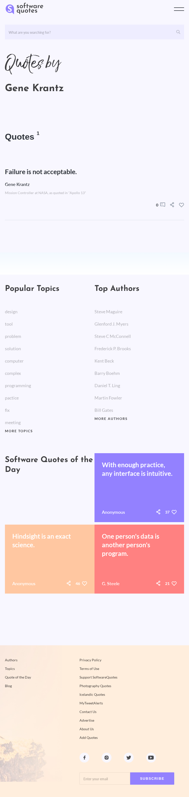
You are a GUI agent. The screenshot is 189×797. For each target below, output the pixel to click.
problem (13, 336)
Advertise (86, 720)
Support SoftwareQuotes (98, 677)
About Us (86, 729)
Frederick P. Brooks (112, 348)
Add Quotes (88, 738)
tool (9, 323)
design (11, 311)
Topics (10, 669)
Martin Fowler (108, 397)
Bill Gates (103, 410)
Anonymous (113, 512)
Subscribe (152, 778)
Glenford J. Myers (111, 323)
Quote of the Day (18, 677)
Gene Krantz (17, 184)
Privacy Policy (90, 660)
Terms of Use (89, 669)
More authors (111, 419)
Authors (11, 660)
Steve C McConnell (112, 336)
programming (18, 385)
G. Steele (111, 583)
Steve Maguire (108, 311)
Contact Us (87, 712)
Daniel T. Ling (107, 385)
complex (13, 373)
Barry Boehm (107, 373)
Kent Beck (104, 360)
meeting (13, 422)
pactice (12, 397)
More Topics (19, 431)
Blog (8, 686)
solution (13, 348)
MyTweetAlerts (91, 703)
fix (7, 410)
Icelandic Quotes (92, 695)
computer (14, 360)
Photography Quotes (95, 686)
